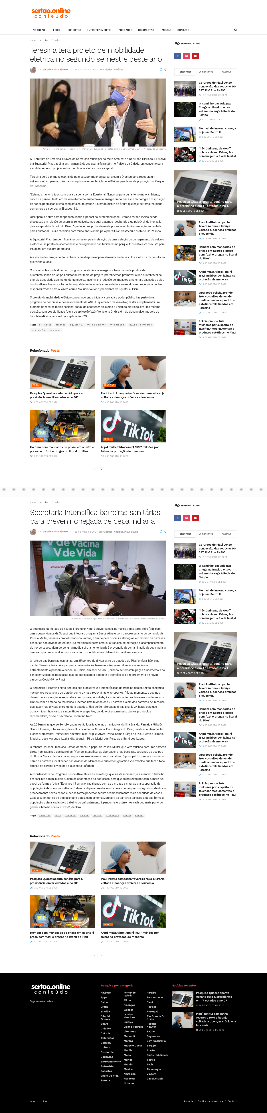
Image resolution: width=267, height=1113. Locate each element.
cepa (58, 815)
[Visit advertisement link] (98, 340)
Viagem (151, 1073)
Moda (127, 1055)
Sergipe (151, 1045)
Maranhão (130, 1036)
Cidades (56, 40)
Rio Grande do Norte (156, 1018)
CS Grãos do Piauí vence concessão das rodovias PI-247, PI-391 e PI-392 (217, 86)
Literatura (130, 1031)
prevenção (112, 815)
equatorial (76, 324)
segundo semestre (140, 324)
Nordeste (129, 1078)
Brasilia (105, 1011)
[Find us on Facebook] (177, 56)
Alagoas (109, 385)
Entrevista (107, 1066)
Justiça (38, 439)
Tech (56, 29)
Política (151, 1006)
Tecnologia (154, 1069)
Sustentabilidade (157, 1055)
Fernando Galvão (130, 994)
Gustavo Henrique (129, 1016)
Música (128, 1069)
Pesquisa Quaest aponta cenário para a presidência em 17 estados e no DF (214, 996)
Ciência (105, 1033)
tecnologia (38, 330)
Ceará (104, 1023)
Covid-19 (70, 815)
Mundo (128, 1059)
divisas (84, 815)
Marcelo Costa (133, 1045)
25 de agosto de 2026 (115, 456)
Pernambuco (155, 997)
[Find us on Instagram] (186, 56)
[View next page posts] (101, 469)
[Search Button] (235, 29)
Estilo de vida (109, 1075)
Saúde (134, 531)
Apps (104, 997)
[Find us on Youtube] (195, 56)
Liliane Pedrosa (133, 1026)
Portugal (152, 1011)
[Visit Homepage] (51, 13)
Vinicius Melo (155, 1078)
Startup (151, 1050)
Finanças (129, 1004)
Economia (107, 1052)
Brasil (37, 385)
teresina (54, 330)
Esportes (74, 29)
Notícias (39, 29)
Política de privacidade (211, 1101)
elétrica (61, 324)
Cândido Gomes (106, 1018)
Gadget (128, 1009)
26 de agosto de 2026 (44, 402)
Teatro (151, 1059)
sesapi (139, 815)
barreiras (44, 815)
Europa (105, 1080)
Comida (106, 1042)
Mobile (128, 1050)
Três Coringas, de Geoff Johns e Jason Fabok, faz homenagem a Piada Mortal (217, 152)
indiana (97, 815)
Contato (183, 29)
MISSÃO (166, 29)
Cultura (105, 1047)
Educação (107, 1056)
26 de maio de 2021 (85, 69)
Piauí (127, 531)
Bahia (104, 1002)
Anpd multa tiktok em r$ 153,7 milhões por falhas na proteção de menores (217, 275)
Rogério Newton (152, 1025)
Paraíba (151, 992)
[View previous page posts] (95, 469)
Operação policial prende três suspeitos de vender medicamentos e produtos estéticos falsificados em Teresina (217, 300)
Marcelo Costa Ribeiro (55, 69)
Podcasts (125, 29)
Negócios (129, 1073)
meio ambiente (96, 324)
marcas (128, 1040)
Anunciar (189, 1101)
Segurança (153, 1036)
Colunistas (146, 29)
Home (33, 40)
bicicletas (45, 324)
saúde (127, 815)
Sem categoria (156, 1040)
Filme (127, 1000)
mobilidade (117, 324)
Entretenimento (99, 29)
